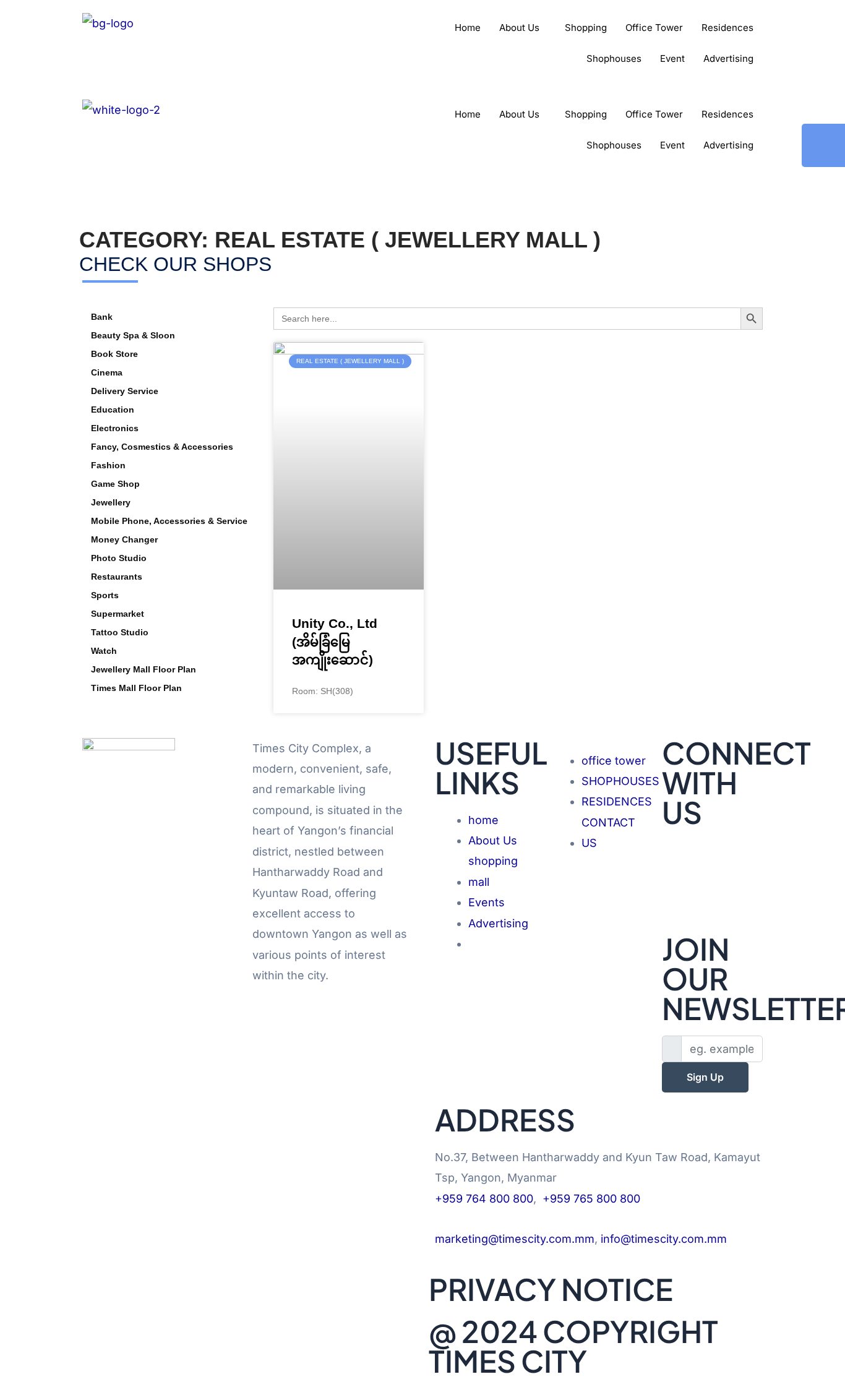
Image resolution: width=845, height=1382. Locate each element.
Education (112, 409)
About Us (519, 27)
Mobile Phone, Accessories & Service (169, 521)
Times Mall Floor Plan (136, 688)
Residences (727, 27)
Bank (102, 317)
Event (672, 58)
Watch (104, 651)
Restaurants (116, 577)
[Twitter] (712, 870)
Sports (105, 595)
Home (468, 27)
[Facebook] (712, 849)
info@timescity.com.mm (664, 1238)
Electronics (115, 428)
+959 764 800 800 (484, 1198)
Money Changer (124, 539)
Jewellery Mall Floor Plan (143, 669)
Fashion (108, 465)
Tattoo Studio (119, 632)
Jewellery (111, 502)
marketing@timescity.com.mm (514, 1238)
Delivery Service (124, 391)
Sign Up (705, 1077)
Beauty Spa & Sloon (133, 335)
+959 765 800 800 (591, 1198)
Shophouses (613, 58)
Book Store (114, 354)
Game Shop (115, 484)
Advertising (728, 58)
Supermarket (117, 614)
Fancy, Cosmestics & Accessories (162, 447)
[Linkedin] (712, 890)
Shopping (586, 27)
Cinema (106, 372)
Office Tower (654, 27)
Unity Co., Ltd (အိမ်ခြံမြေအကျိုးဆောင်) (334, 641)
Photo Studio (119, 558)
